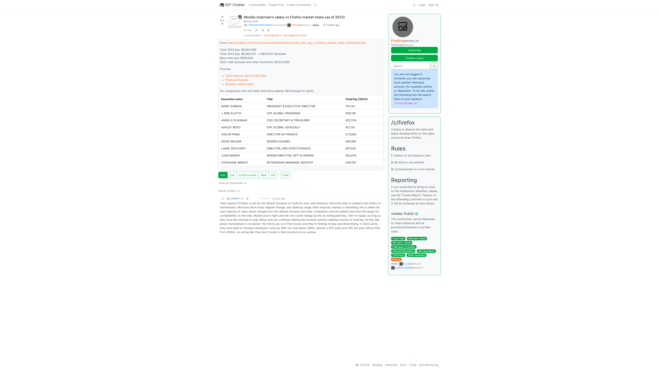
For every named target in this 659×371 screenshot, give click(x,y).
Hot (223, 175)
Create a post (414, 58)
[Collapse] (222, 198)
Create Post (276, 5)
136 (249, 30)
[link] (256, 30)
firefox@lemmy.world (295, 35)
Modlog (396, 259)
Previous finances (236, 80)
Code (413, 365)
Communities (257, 5)
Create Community (299, 5)
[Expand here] (235, 22)
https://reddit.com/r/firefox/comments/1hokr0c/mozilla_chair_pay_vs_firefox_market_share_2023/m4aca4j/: (297, 42)
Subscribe (414, 50)
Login (422, 5)
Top (232, 175)
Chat (285, 175)
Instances (391, 365)
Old (273, 175)
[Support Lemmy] (315, 4)
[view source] (268, 30)
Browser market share (239, 84)
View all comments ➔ (232, 183)
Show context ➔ (229, 191)
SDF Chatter (235, 5)
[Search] (414, 4)
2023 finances (234, 75)
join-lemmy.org (429, 365)
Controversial (247, 175)
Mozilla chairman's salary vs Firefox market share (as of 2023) (294, 17)
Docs (403, 365)
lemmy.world (251, 21)
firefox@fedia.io (272, 35)
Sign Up (433, 5)
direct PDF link (255, 75)
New (264, 175)
